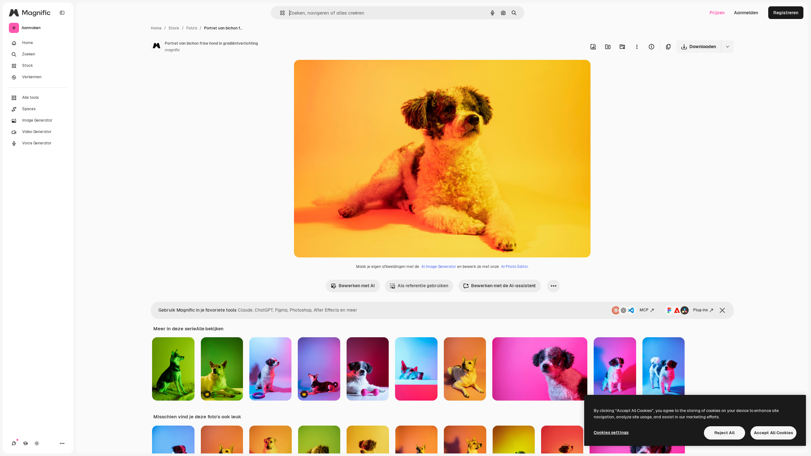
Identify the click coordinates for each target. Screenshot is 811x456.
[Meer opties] (636, 46)
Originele (336, 72)
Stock (174, 28)
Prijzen (717, 13)
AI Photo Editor (514, 266)
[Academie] (25, 443)
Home (156, 28)
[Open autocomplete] (280, 12)
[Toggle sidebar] (62, 13)
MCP (644, 310)
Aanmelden (746, 13)
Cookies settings (611, 432)
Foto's (191, 28)
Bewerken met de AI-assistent (503, 285)
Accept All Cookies (773, 432)
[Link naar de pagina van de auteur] (156, 47)
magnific (172, 50)
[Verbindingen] (14, 443)
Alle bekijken (209, 329)
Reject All (724, 432)
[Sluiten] (722, 310)
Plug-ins (700, 310)
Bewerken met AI (357, 285)
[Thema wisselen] (37, 443)
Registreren (785, 13)
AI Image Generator (438, 266)
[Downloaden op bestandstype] (727, 46)
